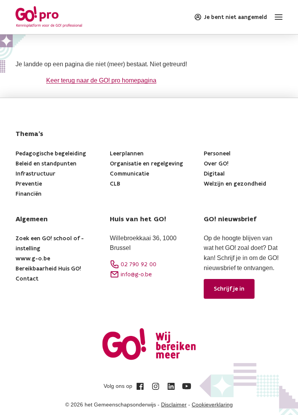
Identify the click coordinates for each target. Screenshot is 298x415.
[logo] (49, 17)
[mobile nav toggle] (277, 17)
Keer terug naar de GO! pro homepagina (101, 80)
